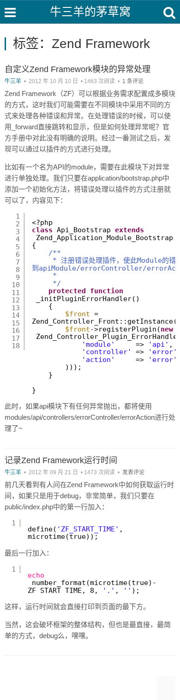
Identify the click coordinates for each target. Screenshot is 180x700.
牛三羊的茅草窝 (90, 11)
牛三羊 (13, 81)
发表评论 (133, 472)
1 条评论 (133, 81)
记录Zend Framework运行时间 (61, 460)
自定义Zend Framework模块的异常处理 (77, 69)
